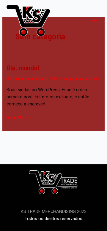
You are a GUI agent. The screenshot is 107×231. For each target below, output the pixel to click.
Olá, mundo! (23, 67)
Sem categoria (66, 78)
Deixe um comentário (27, 78)
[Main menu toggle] (95, 20)
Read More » (19, 117)
